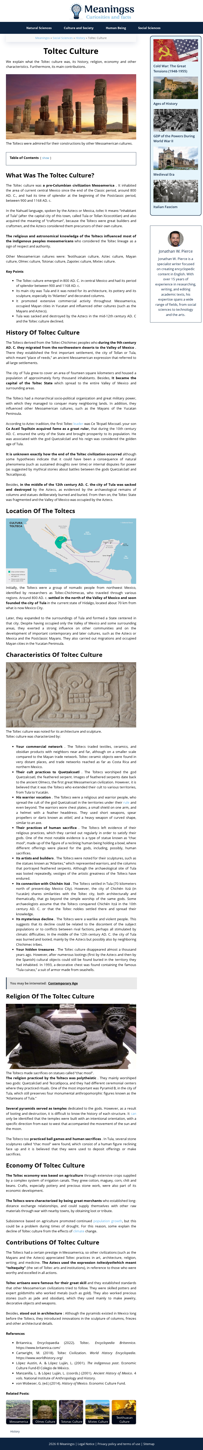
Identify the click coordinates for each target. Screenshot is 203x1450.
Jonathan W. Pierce (176, 251)
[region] (101, 1431)
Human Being (116, 28)
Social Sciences (149, 28)
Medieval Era (163, 174)
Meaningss (42, 38)
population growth (107, 1221)
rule (126, 802)
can (133, 1113)
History (80, 38)
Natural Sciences (39, 28)
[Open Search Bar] (174, 28)
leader (78, 423)
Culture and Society (79, 28)
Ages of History (165, 103)
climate (78, 1231)
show (45, 158)
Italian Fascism (165, 206)
